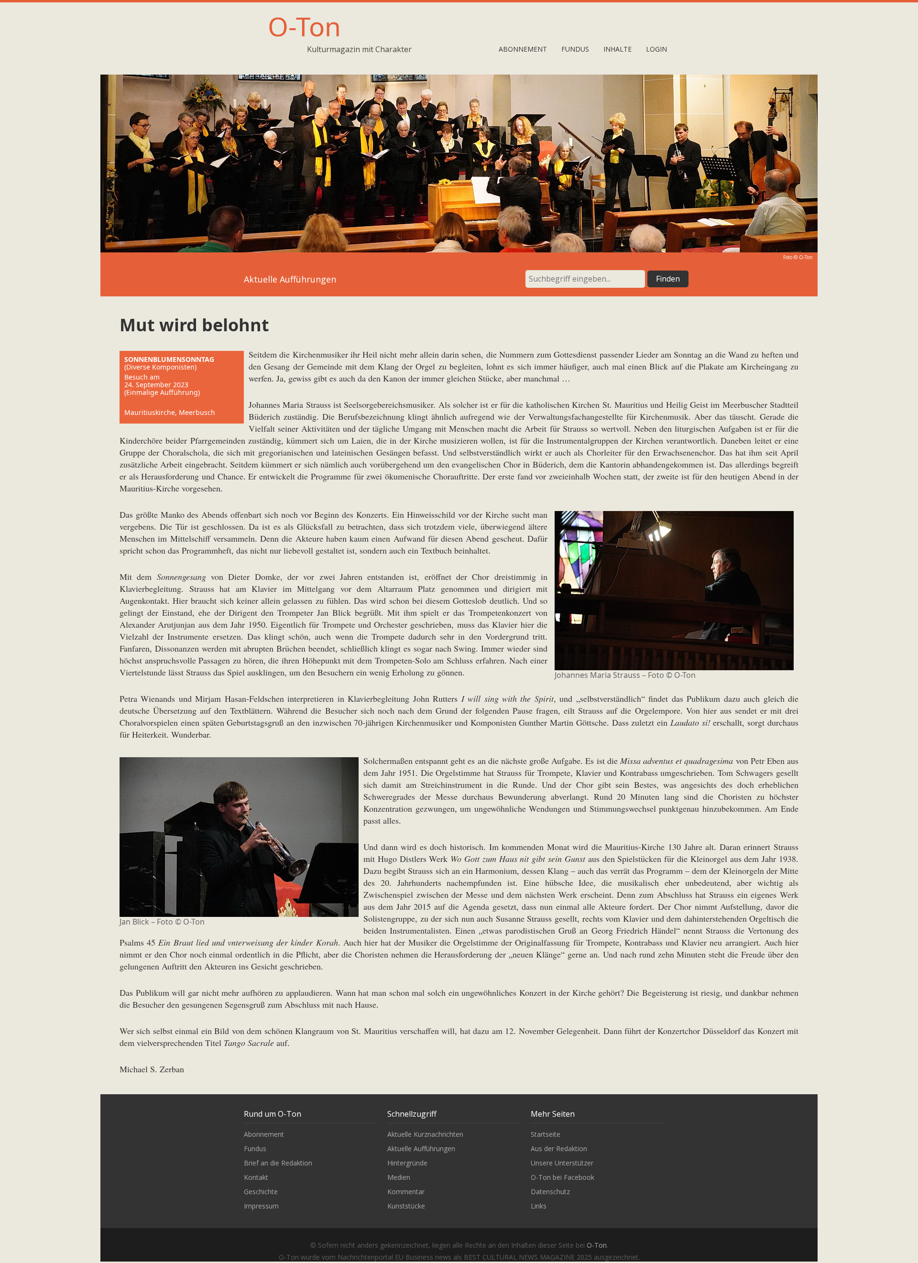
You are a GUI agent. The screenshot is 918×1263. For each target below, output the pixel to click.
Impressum (261, 1205)
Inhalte (617, 49)
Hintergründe (407, 1162)
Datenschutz (550, 1191)
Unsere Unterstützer (562, 1162)
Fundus (575, 49)
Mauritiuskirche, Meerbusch (169, 412)
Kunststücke (406, 1205)
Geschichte (261, 1191)
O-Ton (304, 26)
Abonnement (523, 49)
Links (538, 1205)
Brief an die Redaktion (278, 1162)
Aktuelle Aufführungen (421, 1148)
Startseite (545, 1134)
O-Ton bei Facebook (562, 1177)
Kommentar (406, 1191)
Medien (398, 1177)
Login (656, 49)
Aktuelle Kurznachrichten (425, 1134)
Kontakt (256, 1177)
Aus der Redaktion (559, 1148)
